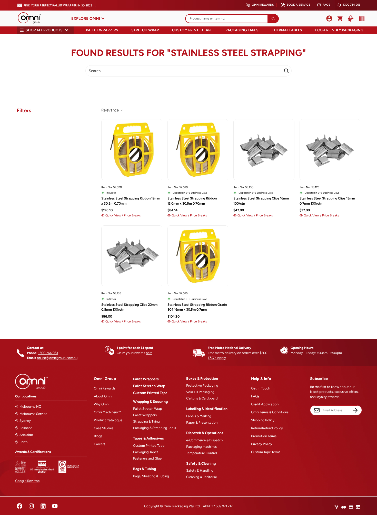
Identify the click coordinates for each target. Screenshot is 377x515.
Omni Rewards (263, 4)
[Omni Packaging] (32, 18)
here (149, 353)
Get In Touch (260, 388)
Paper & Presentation (201, 422)
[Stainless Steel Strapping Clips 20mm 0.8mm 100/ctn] (131, 255)
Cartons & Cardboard (202, 398)
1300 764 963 (351, 4)
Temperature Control (201, 453)
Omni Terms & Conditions (270, 412)
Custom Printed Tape (192, 30)
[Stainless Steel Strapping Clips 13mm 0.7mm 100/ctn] (330, 149)
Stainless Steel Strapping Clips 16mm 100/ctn (261, 200)
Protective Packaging (202, 385)
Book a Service (298, 4)
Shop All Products (44, 30)
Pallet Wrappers (102, 30)
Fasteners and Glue (147, 458)
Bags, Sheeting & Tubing (151, 476)
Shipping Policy (262, 420)
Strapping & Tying (146, 421)
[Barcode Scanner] (360, 19)
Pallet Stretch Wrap (149, 386)
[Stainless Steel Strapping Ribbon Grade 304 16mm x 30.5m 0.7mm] (198, 255)
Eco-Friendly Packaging (339, 30)
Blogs (98, 436)
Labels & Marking (198, 416)
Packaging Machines (201, 447)
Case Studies (103, 428)
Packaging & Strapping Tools (154, 428)
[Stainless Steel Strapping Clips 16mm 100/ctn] (263, 149)
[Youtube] (55, 506)
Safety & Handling (199, 470)
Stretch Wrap (145, 30)
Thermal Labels (287, 30)
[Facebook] (19, 506)
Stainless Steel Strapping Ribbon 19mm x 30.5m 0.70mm (130, 200)
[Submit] (273, 18)
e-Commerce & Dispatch (204, 440)
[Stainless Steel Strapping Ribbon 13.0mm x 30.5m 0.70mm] (198, 149)
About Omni (103, 396)
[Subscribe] (355, 410)
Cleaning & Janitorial (201, 477)
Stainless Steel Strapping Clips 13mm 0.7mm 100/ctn (327, 200)
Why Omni (101, 404)
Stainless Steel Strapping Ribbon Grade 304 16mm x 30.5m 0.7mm (197, 307)
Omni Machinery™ (107, 412)
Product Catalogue (108, 420)
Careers (99, 444)
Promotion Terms (263, 436)
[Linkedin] (43, 506)
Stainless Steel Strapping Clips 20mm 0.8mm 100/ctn (129, 307)
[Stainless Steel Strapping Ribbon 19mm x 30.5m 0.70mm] (131, 149)
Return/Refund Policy (267, 428)
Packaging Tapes (242, 30)
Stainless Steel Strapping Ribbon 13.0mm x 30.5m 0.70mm (192, 200)
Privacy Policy (261, 444)
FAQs (326, 4)
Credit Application (265, 404)
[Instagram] (31, 506)
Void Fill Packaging (200, 392)
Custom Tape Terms (265, 452)
